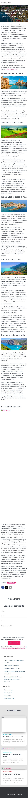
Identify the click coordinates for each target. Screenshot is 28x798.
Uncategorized (7, 695)
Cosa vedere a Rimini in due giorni (12, 668)
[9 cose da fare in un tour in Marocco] (6, 768)
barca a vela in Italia (11, 69)
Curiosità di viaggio (8, 689)
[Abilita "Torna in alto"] (25, 795)
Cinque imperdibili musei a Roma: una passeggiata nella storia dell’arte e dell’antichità (13, 679)
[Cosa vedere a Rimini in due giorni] (8, 748)
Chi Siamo (16, 790)
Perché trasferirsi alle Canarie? (11, 665)
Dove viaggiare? (11, 582)
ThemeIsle (19, 794)
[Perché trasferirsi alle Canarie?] (14, 724)
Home (10, 790)
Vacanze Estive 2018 (9, 698)
